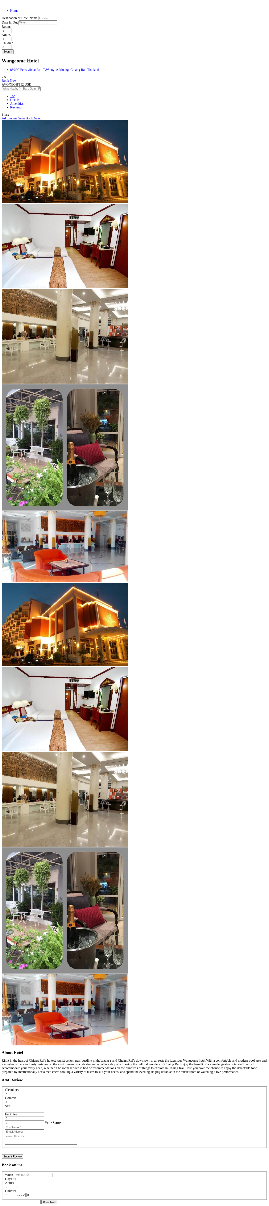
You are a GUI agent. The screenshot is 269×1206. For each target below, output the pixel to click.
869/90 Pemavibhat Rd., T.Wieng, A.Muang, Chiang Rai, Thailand (54, 69)
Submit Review (12, 1156)
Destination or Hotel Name (19, 18)
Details (14, 100)
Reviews (16, 107)
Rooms (6, 26)
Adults (6, 35)
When (9, 1175)
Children (7, 43)
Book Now (9, 80)
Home (14, 10)
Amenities (17, 103)
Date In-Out (10, 22)
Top (12, 96)
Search (7, 51)
